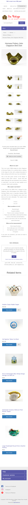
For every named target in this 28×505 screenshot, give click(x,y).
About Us (9, 8)
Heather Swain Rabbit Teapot (10, 304)
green (6, 262)
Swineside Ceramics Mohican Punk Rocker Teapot (12, 410)
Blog (4, 8)
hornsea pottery (8, 264)
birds (12, 262)
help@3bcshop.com (6, 236)
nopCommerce (16, 502)
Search (21, 22)
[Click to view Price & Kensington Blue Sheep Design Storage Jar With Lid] (14, 359)
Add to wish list (18, 310)
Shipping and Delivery (20, 11)
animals (18, 262)
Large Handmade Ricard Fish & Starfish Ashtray (13, 446)
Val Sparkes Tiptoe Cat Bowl (10, 339)
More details (9, 310)
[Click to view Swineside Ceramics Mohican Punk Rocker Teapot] (14, 395)
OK (14, 256)
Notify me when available (15, 156)
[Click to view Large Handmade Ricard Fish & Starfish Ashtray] (14, 431)
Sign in (5, 6)
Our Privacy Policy (7, 11)
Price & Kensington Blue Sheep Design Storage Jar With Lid (13, 374)
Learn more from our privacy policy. (14, 259)
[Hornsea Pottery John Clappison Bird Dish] (10, 79)
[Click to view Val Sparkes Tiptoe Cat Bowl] (14, 325)
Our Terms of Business (19, 8)
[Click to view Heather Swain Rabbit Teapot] (14, 290)
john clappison (18, 264)
